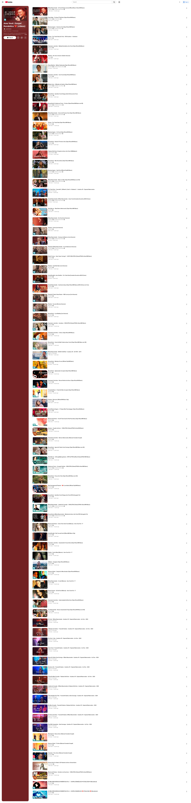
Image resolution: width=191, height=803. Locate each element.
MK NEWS (50, 210)
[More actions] (25, 37)
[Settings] (180, 2)
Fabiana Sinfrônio (51, 152)
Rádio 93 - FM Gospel (52, 190)
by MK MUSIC (8, 29)
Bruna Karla (50, 95)
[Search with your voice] (119, 2)
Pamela (49, 57)
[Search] (114, 2)
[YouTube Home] (8, 2)
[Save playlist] (18, 37)
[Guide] (3, 2)
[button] (15, 14)
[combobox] (92, 2)
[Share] (21, 37)
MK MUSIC (50, 38)
